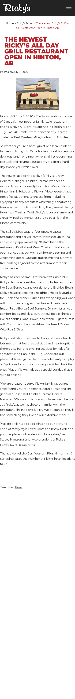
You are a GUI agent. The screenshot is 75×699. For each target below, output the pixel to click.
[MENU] (68, 7)
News (18, 487)
